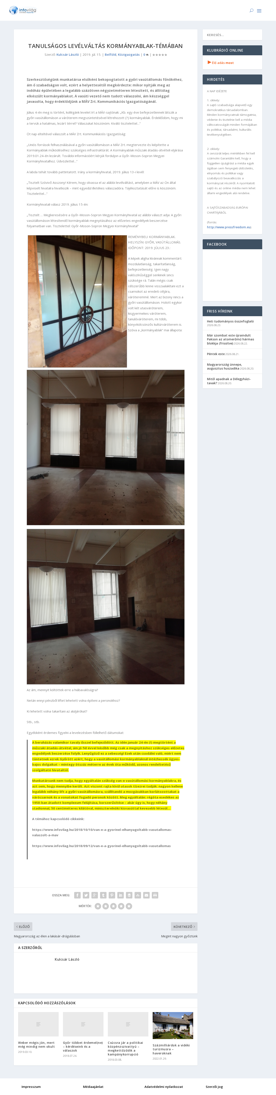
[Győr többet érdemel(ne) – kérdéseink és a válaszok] (83, 1024)
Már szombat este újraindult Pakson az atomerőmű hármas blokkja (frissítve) (230, 339)
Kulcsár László (67, 54)
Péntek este (216, 354)
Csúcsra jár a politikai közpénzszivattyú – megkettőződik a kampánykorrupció (125, 1049)
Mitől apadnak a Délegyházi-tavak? (229, 381)
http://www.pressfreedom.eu (229, 227)
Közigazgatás (129, 54)
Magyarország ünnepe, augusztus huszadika (224, 366)
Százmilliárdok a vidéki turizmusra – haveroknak (171, 1049)
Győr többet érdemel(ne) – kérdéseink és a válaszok (83, 1046)
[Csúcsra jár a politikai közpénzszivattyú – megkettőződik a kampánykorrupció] (128, 1024)
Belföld (110, 54)
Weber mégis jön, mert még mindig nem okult (36, 1045)
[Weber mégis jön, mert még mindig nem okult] (38, 1024)
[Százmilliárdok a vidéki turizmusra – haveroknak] (173, 1025)
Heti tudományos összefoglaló (230, 321)
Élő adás (221, 63)
